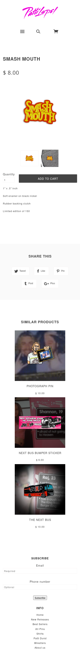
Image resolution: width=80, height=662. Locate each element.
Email (40, 565)
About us (40, 647)
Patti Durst (40, 638)
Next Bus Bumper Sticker (40, 453)
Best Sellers (40, 624)
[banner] (40, 12)
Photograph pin (40, 386)
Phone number (40, 581)
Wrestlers (40, 643)
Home (40, 614)
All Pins (40, 629)
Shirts (40, 633)
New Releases (40, 619)
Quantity (9, 174)
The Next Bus (40, 520)
